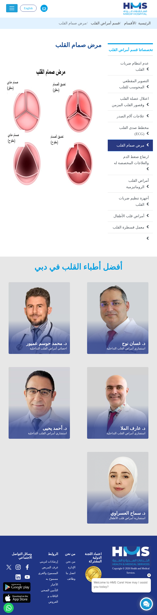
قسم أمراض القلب (105, 23)
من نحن (70, 561)
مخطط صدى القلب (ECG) (134, 131)
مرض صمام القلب (133, 144)
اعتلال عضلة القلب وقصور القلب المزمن (130, 102)
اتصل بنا (70, 573)
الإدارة (71, 567)
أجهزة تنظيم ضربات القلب (134, 201)
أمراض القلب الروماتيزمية (137, 183)
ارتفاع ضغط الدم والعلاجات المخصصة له (131, 163)
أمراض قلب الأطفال (131, 215)
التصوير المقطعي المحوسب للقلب (134, 84)
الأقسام (130, 23)
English (28, 8)
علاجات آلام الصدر (133, 115)
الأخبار (54, 584)
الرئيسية (144, 23)
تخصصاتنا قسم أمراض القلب (131, 50)
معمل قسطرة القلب (131, 226)
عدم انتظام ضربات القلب (134, 66)
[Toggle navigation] (12, 8)
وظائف (71, 578)
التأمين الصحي (49, 590)
